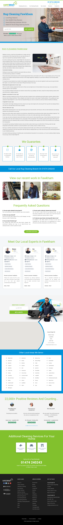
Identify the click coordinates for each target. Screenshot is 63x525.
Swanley (34, 503)
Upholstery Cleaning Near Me (23, 501)
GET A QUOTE (29, 29)
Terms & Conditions (32, 518)
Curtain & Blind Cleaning (9, 268)
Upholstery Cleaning (8, 266)
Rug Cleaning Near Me (22, 499)
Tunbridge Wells (35, 507)
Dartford (34, 490)
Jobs (18, 503)
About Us (19, 482)
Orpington (34, 499)
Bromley (34, 486)
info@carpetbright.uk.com (51, 344)
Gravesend (34, 495)
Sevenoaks (34, 501)
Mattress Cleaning (21, 492)
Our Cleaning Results (21, 497)
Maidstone (34, 497)
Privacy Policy (24, 518)
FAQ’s (18, 505)
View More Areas (35, 509)
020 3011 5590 (53, 501)
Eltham (33, 492)
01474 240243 (54, 2)
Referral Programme (21, 495)
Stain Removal (7, 271)
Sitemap (39, 518)
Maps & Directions (51, 492)
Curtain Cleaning (20, 490)
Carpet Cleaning (20, 484)
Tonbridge (34, 505)
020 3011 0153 (53, 490)
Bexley (33, 484)
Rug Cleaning (20, 488)
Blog (18, 507)
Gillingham (34, 494)
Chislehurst (34, 488)
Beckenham (34, 482)
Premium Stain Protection (22, 494)
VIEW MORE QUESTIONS (31, 231)
